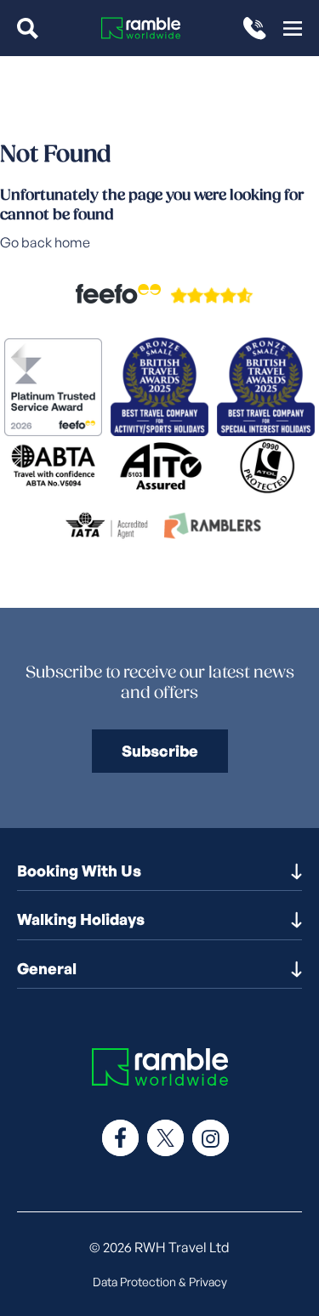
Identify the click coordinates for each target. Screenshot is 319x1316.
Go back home (45, 242)
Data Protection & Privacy (160, 1281)
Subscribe (160, 750)
